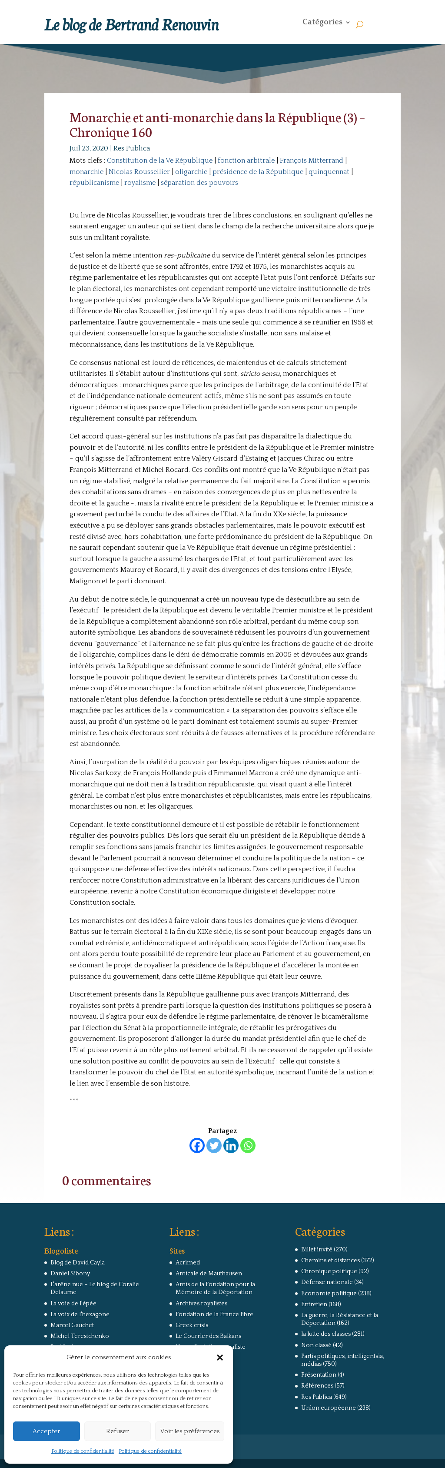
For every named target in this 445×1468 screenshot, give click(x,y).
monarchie (86, 172)
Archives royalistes (201, 1303)
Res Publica (131, 148)
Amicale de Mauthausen (209, 1273)
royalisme (140, 183)
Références (317, 1385)
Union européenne (328, 1407)
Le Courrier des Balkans (208, 1336)
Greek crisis (192, 1325)
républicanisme (94, 183)
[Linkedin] (231, 1145)
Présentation (318, 1374)
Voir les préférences (189, 1431)
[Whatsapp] (248, 1145)
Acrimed (188, 1262)
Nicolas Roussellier (139, 172)
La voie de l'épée (73, 1303)
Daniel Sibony (70, 1273)
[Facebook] (197, 1145)
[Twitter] (214, 1145)
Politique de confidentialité (82, 1451)
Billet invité (316, 1249)
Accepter (46, 1431)
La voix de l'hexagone (80, 1314)
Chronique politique (329, 1271)
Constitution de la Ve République (160, 160)
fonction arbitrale (246, 160)
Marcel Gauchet (72, 1325)
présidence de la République (258, 172)
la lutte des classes (326, 1334)
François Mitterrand (311, 160)
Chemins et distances (330, 1260)
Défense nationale (327, 1282)
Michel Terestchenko (79, 1336)
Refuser (117, 1431)
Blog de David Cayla (77, 1262)
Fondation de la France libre (214, 1314)
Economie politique (329, 1293)
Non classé (316, 1345)
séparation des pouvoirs (199, 183)
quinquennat (329, 172)
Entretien (314, 1304)
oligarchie (191, 172)
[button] (220, 1357)
